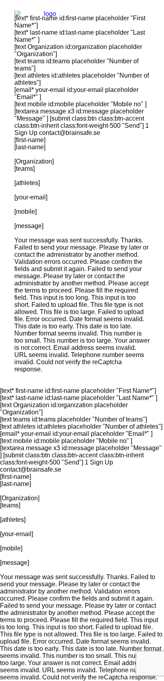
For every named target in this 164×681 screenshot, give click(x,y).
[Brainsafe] (46, 17)
